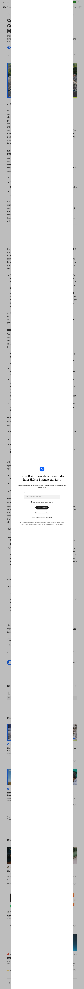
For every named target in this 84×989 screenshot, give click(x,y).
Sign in (50, 517)
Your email (27, 493)
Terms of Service (50, 522)
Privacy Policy (60, 522)
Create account (42, 507)
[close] (70, 2)
